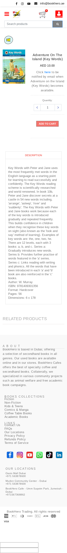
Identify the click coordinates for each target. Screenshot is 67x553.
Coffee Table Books (18, 413)
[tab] (33, 155)
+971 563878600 (16, 476)
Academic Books (16, 417)
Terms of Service (16, 443)
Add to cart (47, 123)
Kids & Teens (13, 406)
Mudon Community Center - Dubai (26, 480)
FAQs (8, 428)
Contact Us (12, 425)
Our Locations (14, 432)
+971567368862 (15, 494)
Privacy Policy (14, 435)
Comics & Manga (16, 409)
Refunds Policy (15, 439)
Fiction (9, 399)
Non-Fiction (12, 402)
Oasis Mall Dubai (16, 473)
